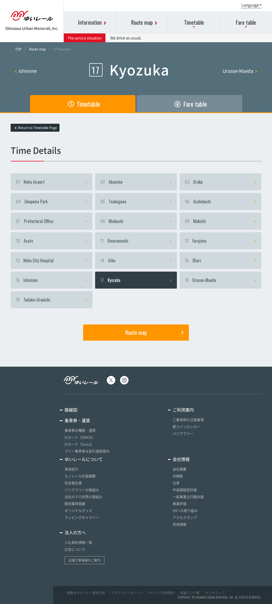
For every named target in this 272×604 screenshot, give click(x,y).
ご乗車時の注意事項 (188, 419)
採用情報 (179, 524)
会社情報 (181, 459)
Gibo (107, 260)
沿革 (176, 482)
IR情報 (178, 475)
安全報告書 (73, 482)
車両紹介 (71, 469)
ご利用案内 (183, 409)
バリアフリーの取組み (82, 489)
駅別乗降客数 (75, 503)
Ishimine (28, 70)
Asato (24, 241)
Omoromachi (114, 241)
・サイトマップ (213, 592)
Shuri (193, 260)
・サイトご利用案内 (160, 592)
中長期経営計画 (185, 489)
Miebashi (111, 221)
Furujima (195, 241)
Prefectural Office (34, 221)
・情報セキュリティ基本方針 (84, 592)
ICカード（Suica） (79, 444)
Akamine (111, 182)
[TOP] (18, 49)
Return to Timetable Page (37, 127)
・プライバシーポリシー (125, 592)
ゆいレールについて (84, 459)
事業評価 (179, 503)
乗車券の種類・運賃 (80, 430)
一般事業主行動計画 (188, 496)
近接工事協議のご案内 (84, 560)
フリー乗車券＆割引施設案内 (87, 450)
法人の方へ (75, 532)
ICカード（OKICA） (80, 437)
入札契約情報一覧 (78, 542)
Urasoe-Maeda (238, 70)
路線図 (71, 409)
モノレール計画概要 (80, 475)
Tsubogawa (113, 201)
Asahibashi (198, 201)
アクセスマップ (185, 517)
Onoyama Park (32, 201)
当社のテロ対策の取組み (84, 496)
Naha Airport (30, 182)
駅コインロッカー (186, 426)
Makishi (195, 221)
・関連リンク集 (188, 592)
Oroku (194, 182)
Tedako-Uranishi (33, 300)
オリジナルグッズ (78, 510)
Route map (136, 332)
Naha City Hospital (35, 260)
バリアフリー (183, 433)
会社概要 (179, 469)
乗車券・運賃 (77, 420)
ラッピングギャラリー (82, 517)
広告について (75, 549)
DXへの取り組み (185, 510)
